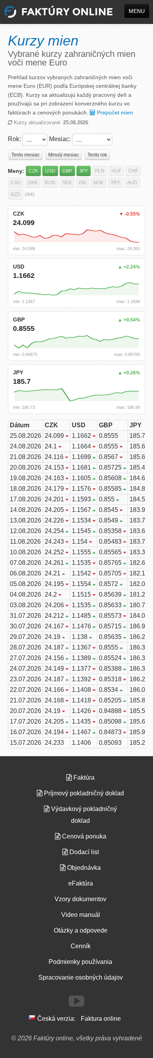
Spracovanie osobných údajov (80, 977)
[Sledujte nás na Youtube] (76, 1001)
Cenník (81, 946)
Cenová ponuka (83, 836)
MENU (137, 11)
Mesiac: (60, 139)
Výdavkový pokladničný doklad (83, 815)
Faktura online (101, 1018)
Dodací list (83, 852)
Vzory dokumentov (80, 899)
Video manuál (80, 914)
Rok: (14, 139)
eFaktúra (80, 883)
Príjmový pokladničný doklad (83, 793)
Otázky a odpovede (80, 930)
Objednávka (83, 867)
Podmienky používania (80, 961)
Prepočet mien (114, 112)
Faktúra (83, 777)
